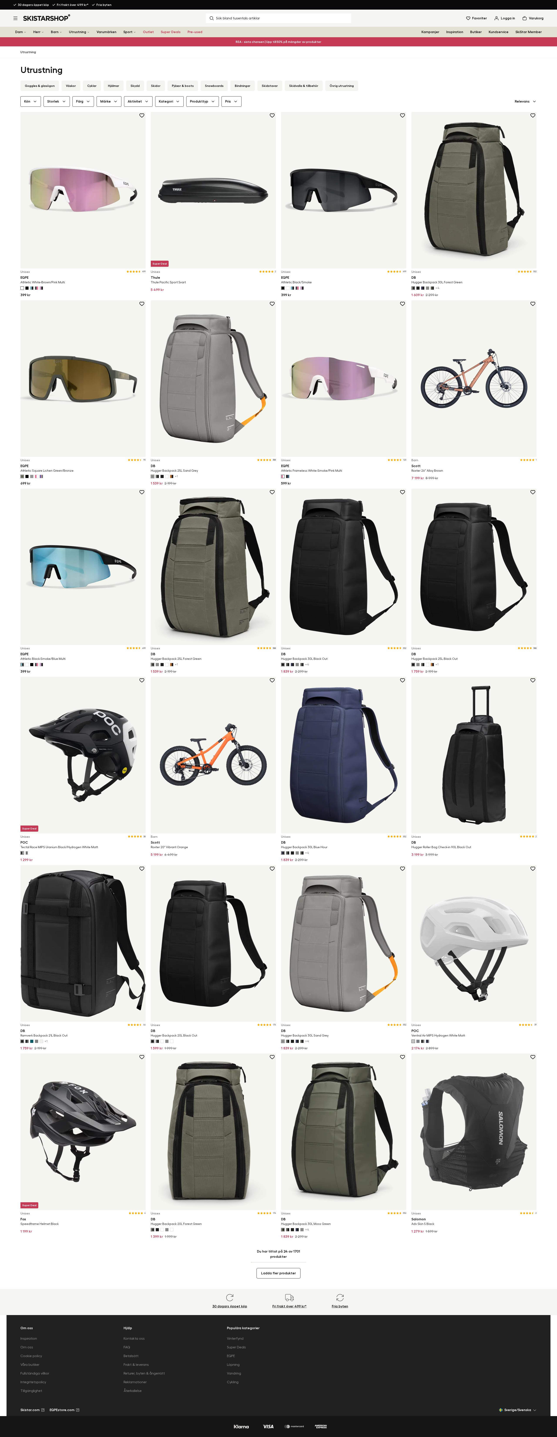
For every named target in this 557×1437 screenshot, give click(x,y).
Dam (19, 32)
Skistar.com (30, 1410)
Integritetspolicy (33, 1382)
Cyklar (92, 85)
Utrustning (77, 32)
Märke (105, 101)
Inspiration (454, 32)
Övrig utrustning (342, 85)
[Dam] (25, 32)
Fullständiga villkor (34, 1373)
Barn (55, 32)
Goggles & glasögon (40, 85)
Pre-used (195, 32)
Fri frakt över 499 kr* (73, 4)
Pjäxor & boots (183, 85)
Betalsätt (131, 1356)
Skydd (135, 85)
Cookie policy (31, 1356)
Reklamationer (135, 1382)
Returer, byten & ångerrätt (144, 1373)
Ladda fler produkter (278, 1273)
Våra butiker (29, 1364)
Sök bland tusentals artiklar (238, 18)
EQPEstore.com (62, 1410)
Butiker (476, 32)
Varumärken (106, 32)
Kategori (166, 101)
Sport (128, 32)
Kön (27, 101)
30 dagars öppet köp (33, 4)
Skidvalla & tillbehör (303, 85)
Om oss (26, 1347)
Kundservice (498, 32)
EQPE (231, 1356)
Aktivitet (135, 101)
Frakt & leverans (136, 1364)
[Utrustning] (88, 32)
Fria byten (103, 4)
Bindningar (242, 85)
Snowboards (214, 85)
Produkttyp (199, 101)
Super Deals (171, 32)
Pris (228, 101)
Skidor (156, 85)
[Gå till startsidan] (47, 17)
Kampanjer (430, 32)
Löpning (233, 1364)
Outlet (148, 32)
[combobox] (525, 101)
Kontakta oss (134, 1338)
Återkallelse (133, 1391)
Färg (79, 101)
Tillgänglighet (31, 1391)
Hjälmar (113, 85)
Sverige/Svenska (517, 1410)
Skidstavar (270, 85)
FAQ (127, 1347)
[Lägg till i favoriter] (142, 115)
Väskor (71, 85)
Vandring (234, 1373)
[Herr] (42, 32)
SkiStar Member (528, 32)
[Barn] (60, 32)
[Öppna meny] (15, 18)
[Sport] (134, 32)
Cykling (232, 1382)
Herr (36, 32)
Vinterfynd (235, 1338)
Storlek (53, 101)
